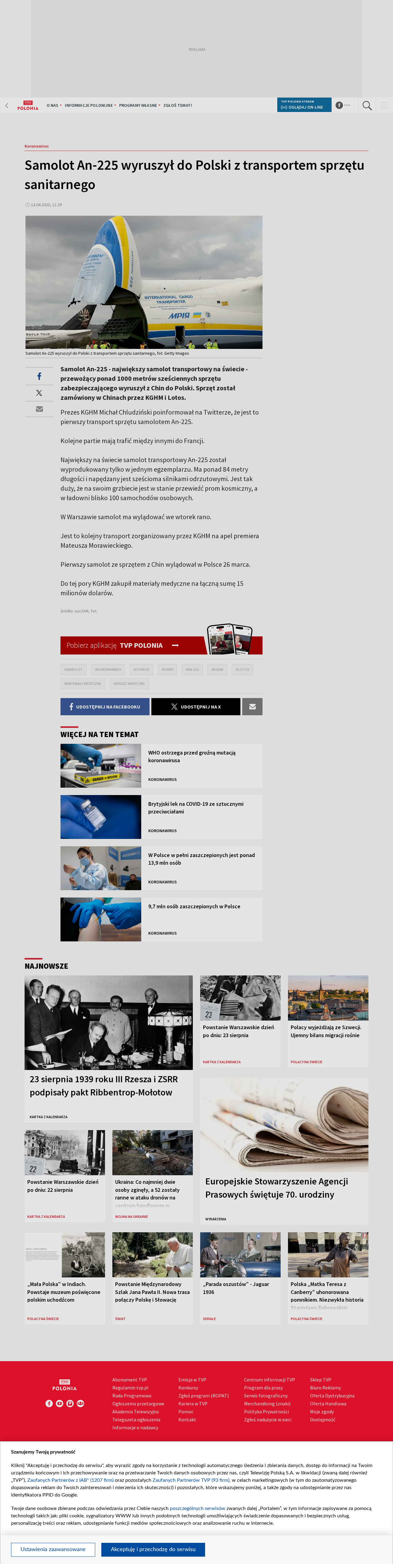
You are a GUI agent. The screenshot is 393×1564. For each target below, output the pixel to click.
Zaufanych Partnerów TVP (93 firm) (191, 1480)
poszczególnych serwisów (197, 1508)
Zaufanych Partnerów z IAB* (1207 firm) (70, 1480)
